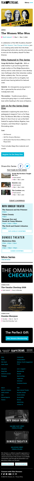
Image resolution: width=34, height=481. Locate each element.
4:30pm (4, 248)
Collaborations (21, 359)
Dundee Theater (21, 392)
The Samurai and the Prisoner (14, 210)
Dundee (5, 319)
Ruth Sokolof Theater (23, 390)
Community (20, 357)
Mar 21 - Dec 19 (13, 319)
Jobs (2, 395)
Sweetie (16, 183)
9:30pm (15, 248)
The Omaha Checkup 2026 (13, 287)
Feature (3, 400)
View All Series (5, 259)
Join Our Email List (21, 464)
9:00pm (15, 223)
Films (2, 357)
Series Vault (4, 364)
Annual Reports (5, 397)
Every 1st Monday (17, 290)
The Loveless (18, 190)
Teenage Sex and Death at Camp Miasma (12, 220)
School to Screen (6, 374)
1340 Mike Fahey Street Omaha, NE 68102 (17, 427)
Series (3, 30)
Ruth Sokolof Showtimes (17, 231)
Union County (8, 215)
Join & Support (21, 369)
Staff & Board (5, 392)
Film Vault (4, 362)
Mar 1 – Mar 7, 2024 (18, 179)
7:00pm (10, 248)
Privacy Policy (19, 477)
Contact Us (20, 404)
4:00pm (4, 216)
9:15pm (15, 243)
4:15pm (4, 243)
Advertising (20, 402)
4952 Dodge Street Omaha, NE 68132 (17, 448)
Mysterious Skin (9, 241)
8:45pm (4, 212)
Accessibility (20, 397)
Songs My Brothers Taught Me (21, 174)
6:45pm (9, 243)
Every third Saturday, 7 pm (10, 321)
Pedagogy (4, 376)
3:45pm (4, 223)
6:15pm (10, 223)
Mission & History (6, 390)
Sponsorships (21, 376)
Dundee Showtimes (17, 251)
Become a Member (7, 464)
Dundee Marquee (9, 316)
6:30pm (4, 228)
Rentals (19, 400)
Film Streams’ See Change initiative (16, 45)
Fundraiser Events (22, 383)
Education (4, 369)
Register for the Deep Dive (12, 154)
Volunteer (19, 381)
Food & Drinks (21, 395)
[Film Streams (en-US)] (10, 2)
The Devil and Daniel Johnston (15, 226)
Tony (4, 246)
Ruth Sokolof (7, 37)
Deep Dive (4, 371)
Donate (19, 374)
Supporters (20, 378)
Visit (18, 388)
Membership (20, 371)
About (3, 388)
